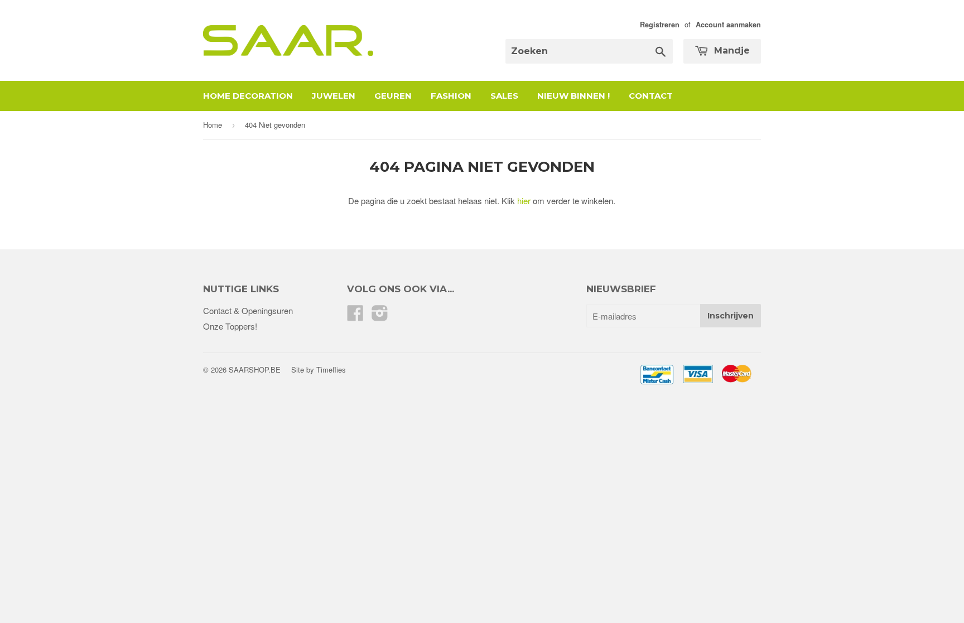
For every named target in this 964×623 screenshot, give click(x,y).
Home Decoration (248, 95)
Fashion (451, 95)
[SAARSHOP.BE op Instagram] (380, 316)
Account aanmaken (728, 25)
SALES (504, 95)
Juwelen (333, 95)
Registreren (659, 25)
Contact (651, 95)
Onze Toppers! (230, 326)
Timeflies (331, 369)
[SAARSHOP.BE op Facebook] (355, 316)
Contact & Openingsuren (248, 310)
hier (524, 200)
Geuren (393, 95)
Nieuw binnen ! (573, 95)
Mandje (730, 50)
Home (212, 124)
